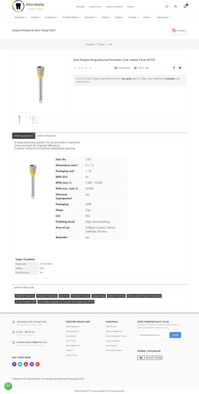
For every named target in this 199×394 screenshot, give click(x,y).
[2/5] (77, 68)
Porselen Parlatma (46, 296)
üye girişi (126, 78)
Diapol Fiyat (99, 296)
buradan (170, 78)
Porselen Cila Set (80, 296)
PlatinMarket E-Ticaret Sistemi (90, 391)
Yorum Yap (143, 68)
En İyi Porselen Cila (25, 301)
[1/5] (75, 68)
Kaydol (175, 335)
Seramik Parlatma (25, 296)
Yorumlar (124, 68)
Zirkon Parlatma (116, 296)
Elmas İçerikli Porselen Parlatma (144, 296)
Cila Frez (64, 296)
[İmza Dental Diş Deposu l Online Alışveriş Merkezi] (29, 11)
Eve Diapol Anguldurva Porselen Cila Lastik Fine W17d (66, 301)
